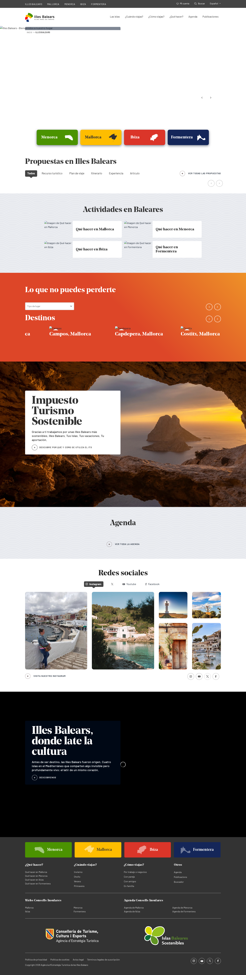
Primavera (79, 886)
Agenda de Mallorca (134, 907)
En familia (129, 886)
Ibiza (27, 911)
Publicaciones (210, 16)
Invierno (78, 872)
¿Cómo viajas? (156, 16)
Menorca (78, 907)
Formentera (80, 911)
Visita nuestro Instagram (49, 676)
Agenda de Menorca (182, 907)
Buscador (179, 881)
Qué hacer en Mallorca (36, 872)
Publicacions (180, 877)
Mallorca (29, 907)
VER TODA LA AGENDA (127, 544)
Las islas (115, 16)
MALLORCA (53, 4)
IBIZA (83, 4)
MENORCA (69, 4)
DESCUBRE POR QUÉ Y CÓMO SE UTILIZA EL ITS (65, 447)
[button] (211, 183)
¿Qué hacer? (176, 16)
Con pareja (129, 876)
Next (210, 97)
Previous (202, 97)
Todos (31, 173)
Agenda (192, 16)
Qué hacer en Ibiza (34, 879)
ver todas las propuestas (204, 173)
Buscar (201, 3)
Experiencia (116, 173)
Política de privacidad (36, 959)
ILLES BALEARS (33, 4)
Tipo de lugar (33, 306)
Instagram (95, 584)
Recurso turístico (52, 173)
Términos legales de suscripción (103, 959)
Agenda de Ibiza (132, 911)
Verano (77, 881)
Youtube (131, 584)
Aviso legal (78, 959)
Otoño (77, 876)
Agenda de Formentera (183, 911)
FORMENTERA (98, 4)
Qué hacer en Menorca (36, 875)
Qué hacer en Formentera (38, 883)
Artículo (135, 173)
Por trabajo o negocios (135, 872)
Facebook (153, 584)
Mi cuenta (184, 3)
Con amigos (130, 881)
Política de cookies (59, 959)
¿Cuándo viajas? (134, 16)
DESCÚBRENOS (47, 777)
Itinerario (96, 173)
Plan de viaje (76, 173)
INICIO (29, 32)
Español (214, 3)
